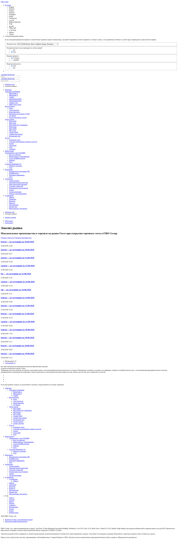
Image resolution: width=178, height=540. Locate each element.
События (12, 505)
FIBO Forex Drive (15, 104)
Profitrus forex (13, 512)
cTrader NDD (13, 132)
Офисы (11, 197)
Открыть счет (10, 84)
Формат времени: (13, 56)
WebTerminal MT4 (15, 99)
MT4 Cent (12, 123)
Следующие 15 (10, 363)
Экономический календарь (18, 182)
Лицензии (12, 199)
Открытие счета (14, 140)
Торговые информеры (17, 175)
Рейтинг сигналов (15, 166)
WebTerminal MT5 (15, 101)
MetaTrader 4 (13, 93)
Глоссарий (12, 145)
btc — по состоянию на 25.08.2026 (16, 274)
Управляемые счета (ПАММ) (15, 153)
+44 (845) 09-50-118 (7, 75)
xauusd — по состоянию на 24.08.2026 (18, 282)
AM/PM (16, 60)
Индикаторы (13, 507)
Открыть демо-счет (7, 238)
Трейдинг (8, 90)
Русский (8, 5)
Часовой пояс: (11, 44)
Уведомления (13, 205)
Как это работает (15, 155)
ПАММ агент (14, 173)
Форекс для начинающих (18, 194)
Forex (11, 108)
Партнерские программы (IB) (19, 171)
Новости (12, 203)
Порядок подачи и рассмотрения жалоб (19, 520)
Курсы (11, 511)
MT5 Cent (12, 130)
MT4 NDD (12, 121)
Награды (12, 201)
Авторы (12, 499)
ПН (14, 66)
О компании (9, 195)
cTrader (11, 97)
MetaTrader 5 (13, 95)
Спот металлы (14, 110)
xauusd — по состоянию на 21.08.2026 (18, 322)
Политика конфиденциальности (16, 521)
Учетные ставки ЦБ (16, 186)
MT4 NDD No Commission (18, 125)
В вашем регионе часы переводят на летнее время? (24, 48)
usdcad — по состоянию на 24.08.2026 (17, 298)
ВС (14, 68)
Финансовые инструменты (18, 188)
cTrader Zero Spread (15, 134)
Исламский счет (14, 136)
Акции (11, 143)
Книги (11, 501)
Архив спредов (18, 423)
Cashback (12, 149)
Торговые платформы (12, 91)
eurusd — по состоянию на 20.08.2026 (17, 338)
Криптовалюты (14, 112)
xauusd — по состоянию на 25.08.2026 (18, 266)
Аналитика (9, 179)
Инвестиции (9, 151)
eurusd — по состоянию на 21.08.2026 (17, 306)
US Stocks (12, 116)
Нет (14, 52)
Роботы (11, 503)
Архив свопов (18, 421)
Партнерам (9, 169)
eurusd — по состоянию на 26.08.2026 (17, 250)
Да (14, 50)
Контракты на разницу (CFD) (19, 114)
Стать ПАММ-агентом (17, 158)
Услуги (7, 138)
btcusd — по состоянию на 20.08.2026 (17, 346)
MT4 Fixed (12, 127)
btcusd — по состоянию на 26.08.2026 (17, 242)
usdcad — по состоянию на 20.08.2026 (17, 330)
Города (11, 498)
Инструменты (10, 106)
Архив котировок (15, 192)
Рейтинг (12, 160)
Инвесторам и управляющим (19, 156)
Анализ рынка (14, 181)
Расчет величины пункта (18, 117)
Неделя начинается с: (14, 64)
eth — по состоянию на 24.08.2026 (16, 290)
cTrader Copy (13, 103)
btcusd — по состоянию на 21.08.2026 (17, 314)
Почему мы (13, 207)
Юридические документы (18, 208)
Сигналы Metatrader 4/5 (13, 164)
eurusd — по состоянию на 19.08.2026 (17, 354)
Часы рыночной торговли (18, 184)
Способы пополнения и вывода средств (23, 142)
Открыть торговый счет (23, 238)
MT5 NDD (12, 129)
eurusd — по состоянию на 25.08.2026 (17, 258)
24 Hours (16, 58)
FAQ (10, 147)
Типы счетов (9, 119)
